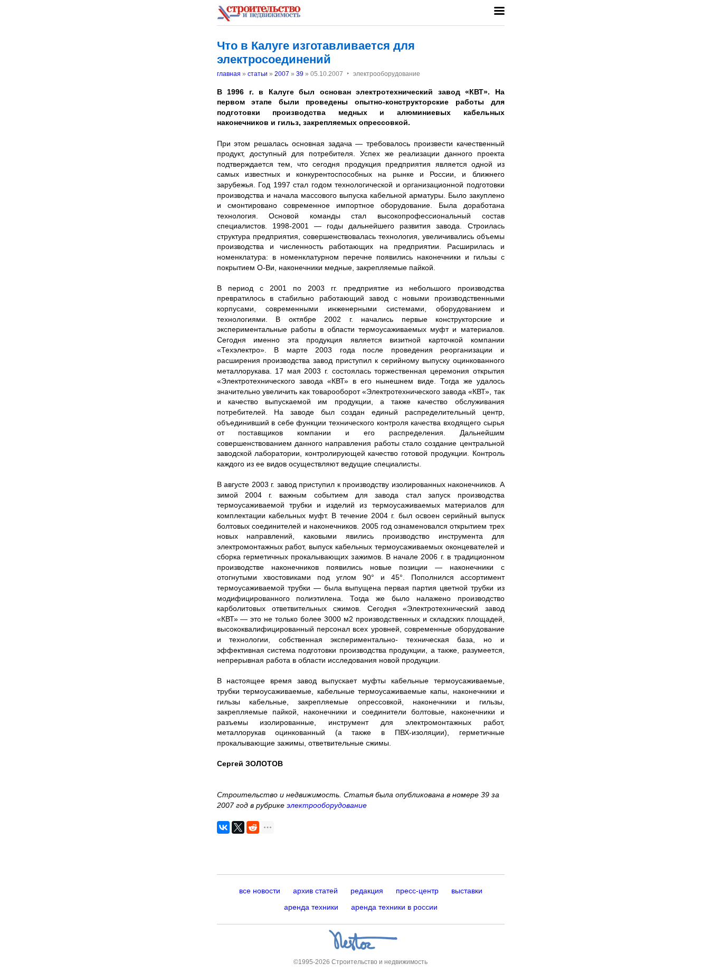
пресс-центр (417, 890)
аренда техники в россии (394, 907)
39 (299, 74)
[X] (238, 827)
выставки (466, 890)
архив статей (315, 890)
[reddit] (252, 827)
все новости (259, 890)
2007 (281, 74)
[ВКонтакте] (223, 827)
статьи (258, 74)
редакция (366, 890)
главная (229, 74)
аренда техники (311, 907)
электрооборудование (327, 805)
